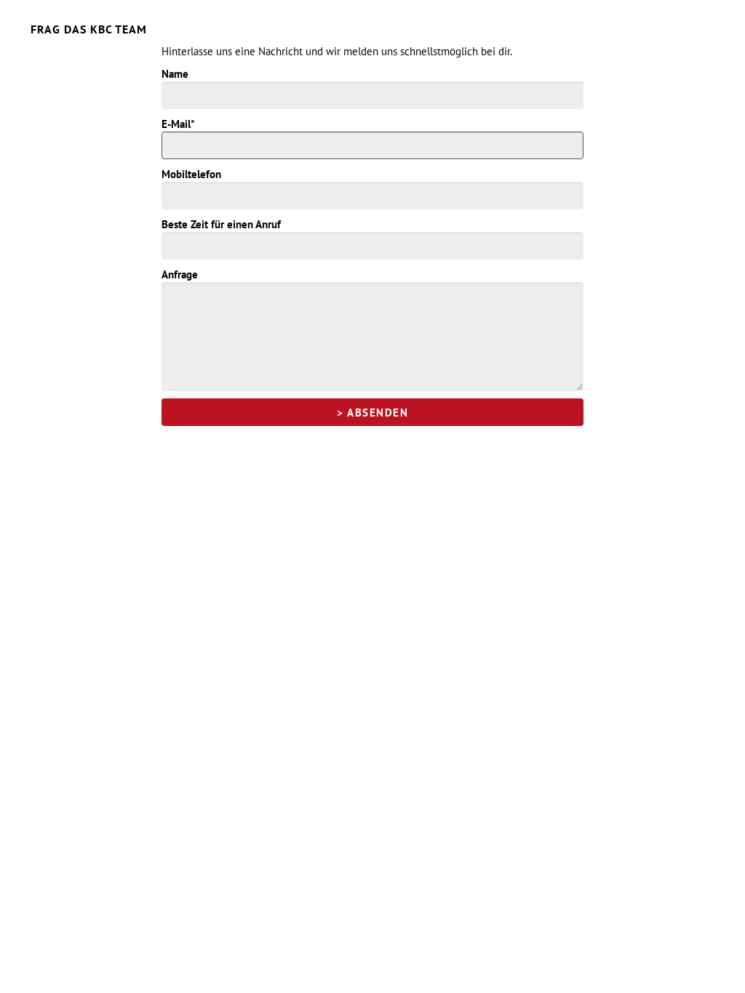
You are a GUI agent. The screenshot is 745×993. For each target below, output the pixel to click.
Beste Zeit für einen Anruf (221, 224)
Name (175, 74)
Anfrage (180, 274)
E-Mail (178, 124)
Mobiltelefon (191, 174)
